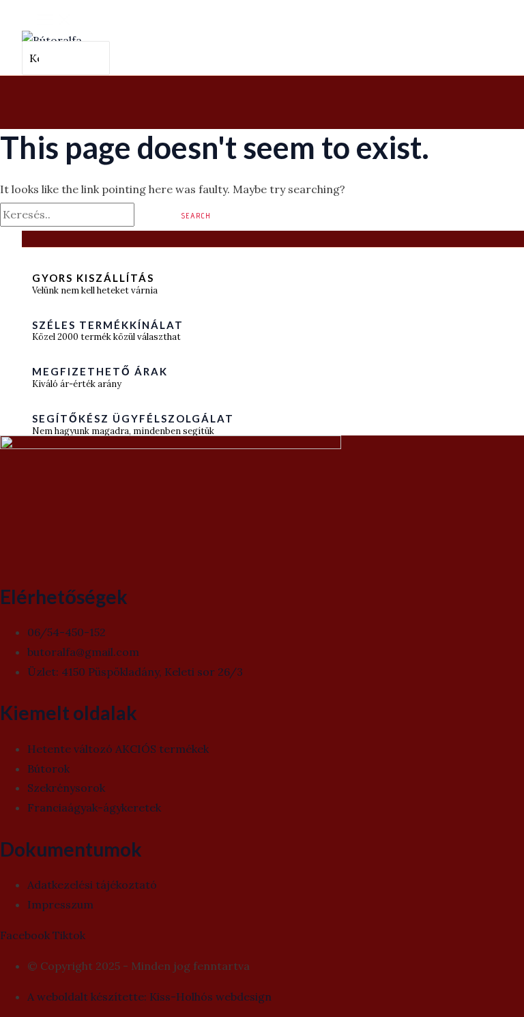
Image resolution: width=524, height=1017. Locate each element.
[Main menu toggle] (54, 20)
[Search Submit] (150, 215)
